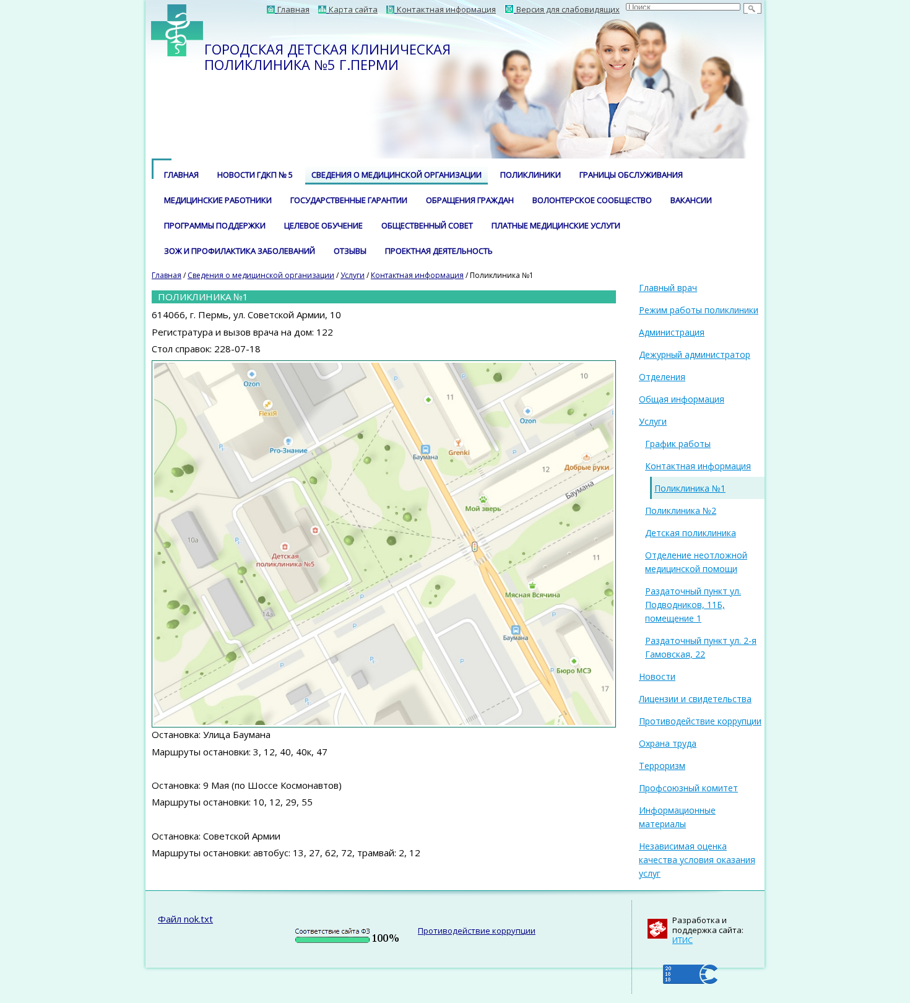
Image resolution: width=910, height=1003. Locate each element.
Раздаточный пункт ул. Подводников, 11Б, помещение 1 (693, 604)
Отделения (662, 377)
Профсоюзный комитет (688, 788)
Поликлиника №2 (680, 510)
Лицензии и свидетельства (695, 699)
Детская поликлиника (690, 533)
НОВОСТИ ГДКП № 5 (255, 174)
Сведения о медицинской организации (396, 174)
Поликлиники (530, 174)
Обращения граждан (470, 200)
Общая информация (681, 399)
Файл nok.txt (185, 919)
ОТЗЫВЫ (350, 250)
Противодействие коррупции (700, 721)
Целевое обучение (323, 225)
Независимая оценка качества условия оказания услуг (697, 859)
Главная (181, 174)
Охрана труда (667, 743)
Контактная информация (417, 275)
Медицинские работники (218, 200)
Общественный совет (427, 225)
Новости (657, 676)
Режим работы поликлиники (698, 310)
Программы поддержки (215, 225)
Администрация (671, 332)
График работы (678, 443)
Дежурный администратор (694, 354)
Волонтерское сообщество (592, 200)
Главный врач (668, 287)
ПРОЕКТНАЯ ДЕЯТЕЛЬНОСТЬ (439, 250)
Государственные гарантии (348, 200)
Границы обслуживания (631, 174)
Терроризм (662, 765)
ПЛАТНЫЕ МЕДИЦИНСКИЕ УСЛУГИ (556, 225)
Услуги (352, 275)
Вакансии (691, 200)
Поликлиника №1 (690, 488)
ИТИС (682, 939)
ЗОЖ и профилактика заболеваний (239, 250)
